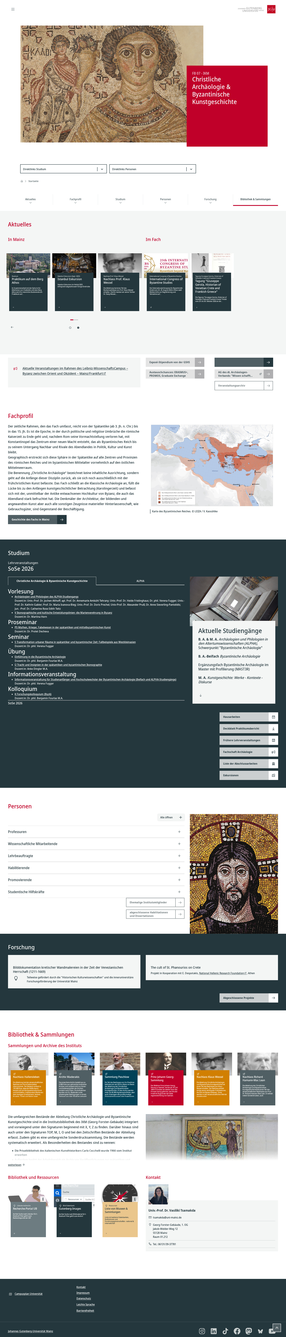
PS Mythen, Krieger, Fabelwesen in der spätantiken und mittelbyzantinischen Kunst (63, 627)
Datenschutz (83, 1298)
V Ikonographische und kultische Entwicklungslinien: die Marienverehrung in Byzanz (63, 612)
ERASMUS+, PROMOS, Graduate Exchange (168, 374)
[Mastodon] (248, 1331)
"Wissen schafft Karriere (234, 377)
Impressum (83, 1293)
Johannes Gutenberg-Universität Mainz (30, 1331)
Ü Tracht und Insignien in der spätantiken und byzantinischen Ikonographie (58, 665)
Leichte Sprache (85, 1304)
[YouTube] (272, 1331)
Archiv (125, 1090)
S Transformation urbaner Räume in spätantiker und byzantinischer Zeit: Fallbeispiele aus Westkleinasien (75, 642)
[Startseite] (22, 181)
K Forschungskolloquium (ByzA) (33, 694)
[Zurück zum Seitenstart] (277, 1328)
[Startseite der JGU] (256, 9)
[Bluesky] (260, 1331)
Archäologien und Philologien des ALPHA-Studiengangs (46, 596)
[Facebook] (237, 1331)
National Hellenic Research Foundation (221, 973)
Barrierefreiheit (85, 1310)
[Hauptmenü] (13, 9)
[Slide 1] (70, 328)
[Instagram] (202, 1331)
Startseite (33, 181)
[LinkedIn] (213, 1331)
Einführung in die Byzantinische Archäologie (40, 657)
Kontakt (81, 1287)
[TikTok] (225, 1331)
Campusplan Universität (29, 1294)
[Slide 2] (78, 328)
